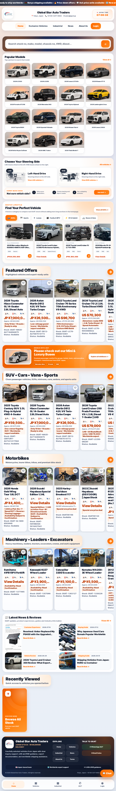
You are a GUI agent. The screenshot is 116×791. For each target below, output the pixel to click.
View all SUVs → (102, 210)
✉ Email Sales (96, 753)
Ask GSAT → (102, 192)
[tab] (11, 218)
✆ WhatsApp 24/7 (96, 747)
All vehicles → (105, 164)
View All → (106, 621)
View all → (107, 60)
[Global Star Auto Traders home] (8, 14)
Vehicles (72, 747)
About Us (83, 26)
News (70, 26)
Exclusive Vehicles (38, 26)
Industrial (58, 26)
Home (20, 26)
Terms (72, 759)
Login (95, 26)
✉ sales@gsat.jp (69, 16)
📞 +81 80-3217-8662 (53, 16)
